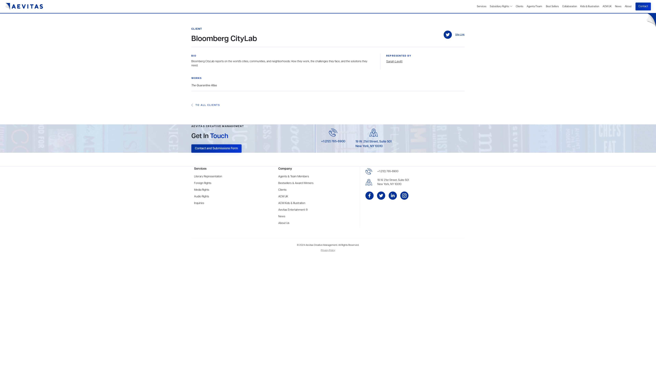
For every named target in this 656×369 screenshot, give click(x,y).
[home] (24, 6)
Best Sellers (552, 6)
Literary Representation (208, 177)
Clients (519, 6)
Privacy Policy (328, 250)
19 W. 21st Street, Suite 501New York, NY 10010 (393, 182)
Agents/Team (534, 6)
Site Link (460, 34)
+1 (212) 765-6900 (333, 141)
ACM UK (607, 6)
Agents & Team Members (293, 177)
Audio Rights (201, 197)
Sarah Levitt (394, 62)
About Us (283, 223)
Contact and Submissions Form (216, 148)
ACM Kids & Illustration (291, 203)
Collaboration (569, 6)
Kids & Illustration (589, 6)
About (628, 6)
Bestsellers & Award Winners (295, 183)
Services (481, 6)
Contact (643, 6)
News (618, 6)
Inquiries (199, 203)
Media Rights (201, 190)
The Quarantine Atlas (204, 85)
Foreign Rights (202, 183)
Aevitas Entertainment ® (293, 210)
